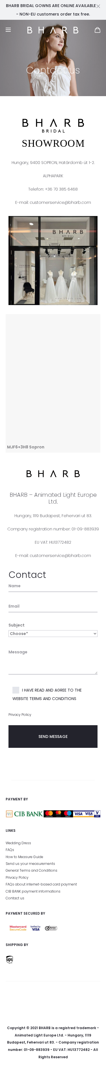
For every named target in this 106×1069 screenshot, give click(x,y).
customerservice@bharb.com (60, 202)
